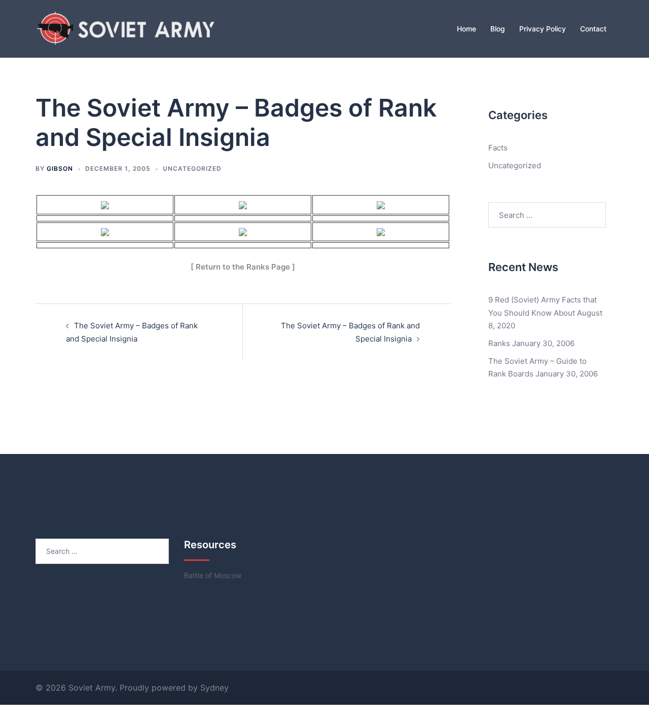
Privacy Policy (542, 28)
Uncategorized (192, 168)
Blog (497, 28)
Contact (593, 28)
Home (466, 28)
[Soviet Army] (126, 27)
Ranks (499, 343)
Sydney (214, 688)
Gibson (60, 168)
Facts (498, 148)
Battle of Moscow (212, 575)
